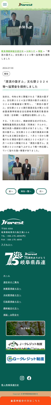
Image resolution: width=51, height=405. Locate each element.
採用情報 (25, 328)
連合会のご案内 (11, 282)
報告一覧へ (26, 191)
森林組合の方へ (11, 308)
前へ (11, 191)
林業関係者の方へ (12, 288)
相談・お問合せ (11, 314)
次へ (41, 191)
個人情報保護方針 (10, 384)
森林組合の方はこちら (26, 400)
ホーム (6, 275)
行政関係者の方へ (12, 301)
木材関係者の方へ (12, 295)
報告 (6, 73)
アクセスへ (6, 244)
